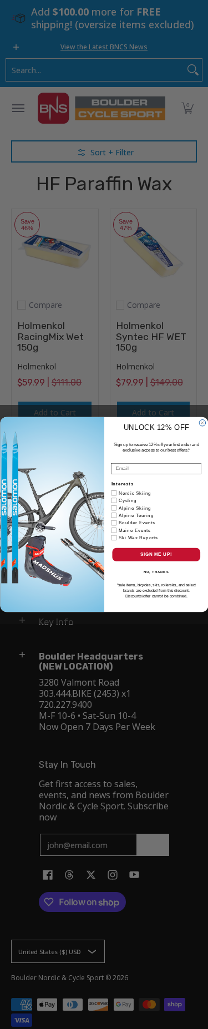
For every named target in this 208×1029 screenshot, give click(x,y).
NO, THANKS (156, 572)
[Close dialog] (202, 423)
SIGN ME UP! (156, 554)
